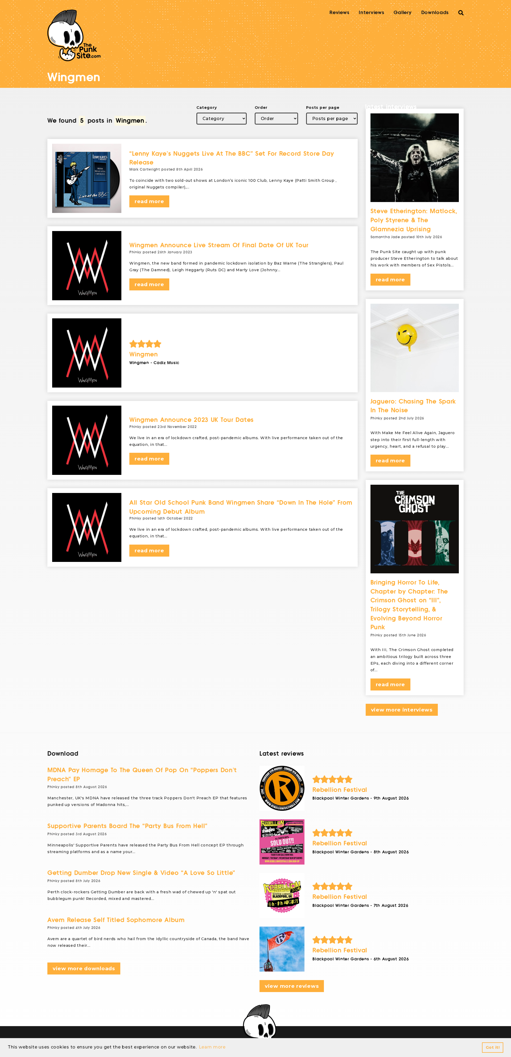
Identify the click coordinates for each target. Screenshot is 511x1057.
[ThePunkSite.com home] (74, 35)
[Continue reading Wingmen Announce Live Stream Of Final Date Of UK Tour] (86, 265)
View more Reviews (292, 986)
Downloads (435, 12)
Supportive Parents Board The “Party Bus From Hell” (127, 826)
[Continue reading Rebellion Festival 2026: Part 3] (281, 841)
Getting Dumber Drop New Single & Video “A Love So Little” (141, 873)
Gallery (402, 12)
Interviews (371, 12)
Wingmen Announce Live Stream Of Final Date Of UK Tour (218, 245)
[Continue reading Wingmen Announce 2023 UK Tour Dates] (86, 440)
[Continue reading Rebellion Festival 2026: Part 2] (281, 895)
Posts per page (323, 107)
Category (206, 107)
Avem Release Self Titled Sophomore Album (116, 920)
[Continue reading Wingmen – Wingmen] (86, 353)
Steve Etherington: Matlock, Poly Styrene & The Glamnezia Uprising (413, 220)
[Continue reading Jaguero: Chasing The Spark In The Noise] (414, 348)
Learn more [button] (212, 1047)
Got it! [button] (493, 1047)
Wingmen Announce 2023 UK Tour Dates (191, 419)
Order (261, 107)
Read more (149, 201)
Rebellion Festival (339, 789)
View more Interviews (401, 710)
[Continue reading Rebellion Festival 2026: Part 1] (281, 949)
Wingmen (143, 354)
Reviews (339, 12)
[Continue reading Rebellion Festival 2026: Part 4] (281, 788)
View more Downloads (84, 968)
